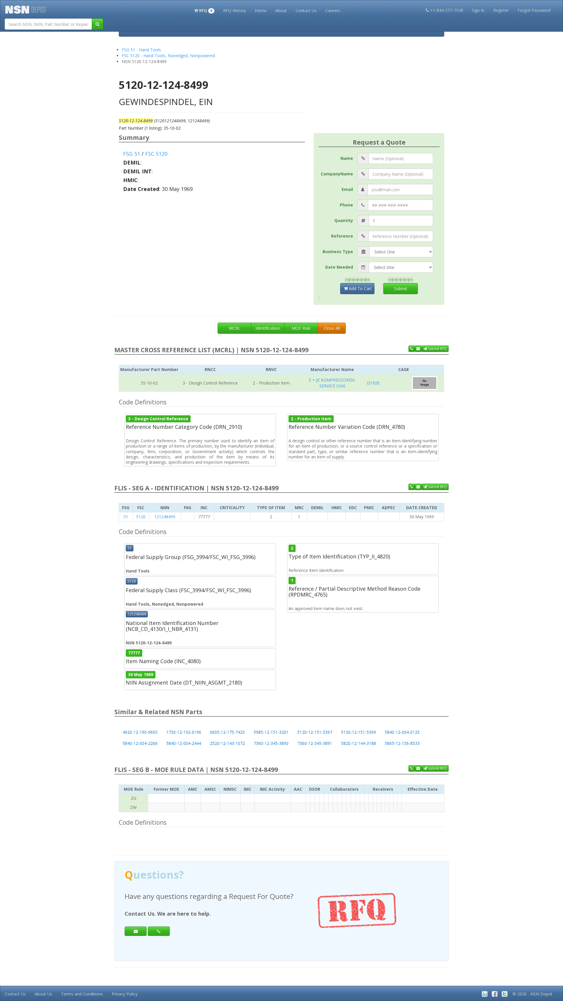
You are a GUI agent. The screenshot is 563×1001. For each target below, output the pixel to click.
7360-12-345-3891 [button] (314, 743)
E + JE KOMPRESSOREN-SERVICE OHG (332, 383)
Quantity (343, 220)
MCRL (234, 328)
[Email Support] (418, 348)
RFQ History (234, 10)
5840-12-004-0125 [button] (402, 732)
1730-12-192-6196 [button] (183, 732)
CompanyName (337, 174)
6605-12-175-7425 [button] (227, 732)
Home (261, 10)
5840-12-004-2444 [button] (183, 743)
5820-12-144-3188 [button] (358, 743)
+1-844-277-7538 (446, 10)
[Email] (136, 931)
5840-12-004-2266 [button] (140, 743)
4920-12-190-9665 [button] (140, 732)
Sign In (478, 10)
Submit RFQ (437, 348)
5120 (140, 516)
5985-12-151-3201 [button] (271, 732)
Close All (332, 328)
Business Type (338, 251)
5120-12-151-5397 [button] (314, 732)
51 (125, 516)
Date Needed (339, 267)
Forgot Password (534, 10)
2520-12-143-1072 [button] (227, 743)
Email (347, 189)
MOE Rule (301, 328)
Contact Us (306, 10)
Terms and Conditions (82, 994)
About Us (43, 994)
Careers (332, 10)
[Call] (159, 931)
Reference (342, 236)
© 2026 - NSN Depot (532, 994)
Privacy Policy (125, 994)
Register (501, 10)
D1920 (373, 383)
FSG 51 (131, 153)
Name (346, 158)
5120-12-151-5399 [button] (358, 732)
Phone (346, 205)
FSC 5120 (156, 153)
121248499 (164, 516)
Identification (267, 328)
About (281, 10)
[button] (204, 10)
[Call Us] (411, 348)
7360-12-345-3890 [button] (271, 743)
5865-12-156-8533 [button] (402, 743)
